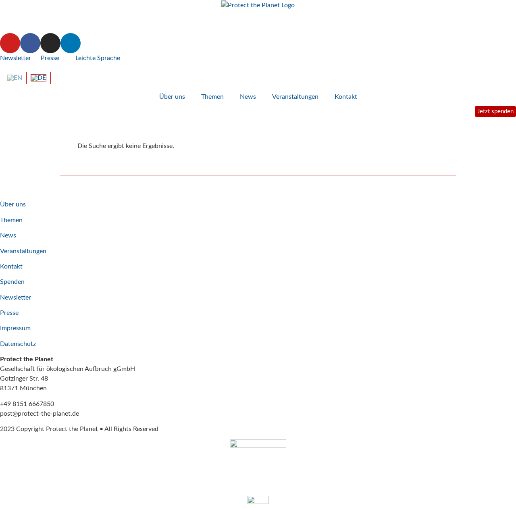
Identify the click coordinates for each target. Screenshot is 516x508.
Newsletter (15, 58)
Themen (212, 97)
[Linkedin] (70, 43)
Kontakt (346, 97)
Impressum (15, 328)
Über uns (172, 97)
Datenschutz (18, 344)
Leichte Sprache (97, 58)
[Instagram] (50, 43)
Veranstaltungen (295, 97)
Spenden (12, 282)
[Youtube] (10, 43)
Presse (50, 58)
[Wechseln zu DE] (38, 78)
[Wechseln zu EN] (14, 77)
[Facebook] (30, 43)
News (248, 97)
